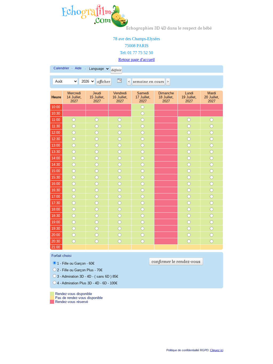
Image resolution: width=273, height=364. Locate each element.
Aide (78, 68)
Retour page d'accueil (136, 59)
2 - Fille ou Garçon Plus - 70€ (79, 270)
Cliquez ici (216, 350)
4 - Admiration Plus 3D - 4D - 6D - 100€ (87, 283)
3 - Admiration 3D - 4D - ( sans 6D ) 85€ (87, 276)
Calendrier (61, 68)
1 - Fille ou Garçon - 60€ (75, 263)
